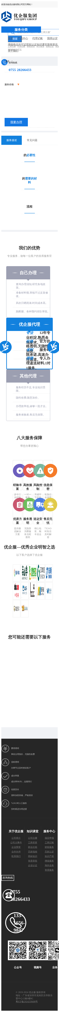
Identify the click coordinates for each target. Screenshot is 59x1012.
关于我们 (13, 50)
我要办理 (16, 122)
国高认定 (52, 38)
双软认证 (31, 44)
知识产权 (49, 856)
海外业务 (49, 865)
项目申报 (49, 838)
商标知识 (32, 856)
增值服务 (49, 861)
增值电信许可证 (17, 44)
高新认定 (49, 852)
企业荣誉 (16, 847)
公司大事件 (16, 842)
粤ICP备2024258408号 (27, 1001)
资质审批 (32, 861)
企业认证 (32, 865)
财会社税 (32, 847)
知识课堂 (42, 44)
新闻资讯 (52, 44)
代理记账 (37, 38)
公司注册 (32, 838)
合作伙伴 (16, 852)
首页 (10, 38)
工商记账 (49, 842)
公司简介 (16, 838)
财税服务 (49, 847)
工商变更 (32, 842)
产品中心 (23, 38)
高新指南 (32, 852)
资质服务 (49, 870)
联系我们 (16, 856)
